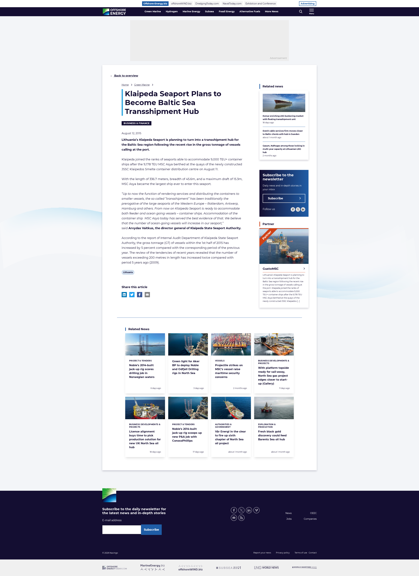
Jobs (289, 518)
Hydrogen (172, 11)
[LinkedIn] (303, 209)
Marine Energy (191, 11)
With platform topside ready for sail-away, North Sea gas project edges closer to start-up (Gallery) (273, 375)
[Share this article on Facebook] (139, 294)
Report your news (262, 552)
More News (271, 11)
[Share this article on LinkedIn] (124, 294)
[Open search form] (300, 11)
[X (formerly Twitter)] (241, 510)
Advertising (308, 3)
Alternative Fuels (249, 11)
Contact (313, 552)
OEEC (313, 513)
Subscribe (275, 198)
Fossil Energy (227, 11)
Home (125, 84)
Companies (310, 518)
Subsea (209, 11)
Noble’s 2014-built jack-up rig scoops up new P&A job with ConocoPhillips (187, 434)
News (288, 513)
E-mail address (112, 520)
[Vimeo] (256, 510)
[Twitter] (298, 209)
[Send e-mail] (234, 518)
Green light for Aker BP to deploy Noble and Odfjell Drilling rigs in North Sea (186, 367)
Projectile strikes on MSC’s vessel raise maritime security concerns (229, 371)
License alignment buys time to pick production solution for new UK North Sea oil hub (145, 439)
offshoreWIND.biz (181, 3)
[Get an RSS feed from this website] (241, 518)
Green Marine (153, 11)
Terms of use (301, 552)
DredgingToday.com (207, 3)
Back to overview (125, 75)
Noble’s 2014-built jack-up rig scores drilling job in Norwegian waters (142, 371)
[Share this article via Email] (147, 294)
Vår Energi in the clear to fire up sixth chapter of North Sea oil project (230, 437)
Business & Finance (136, 123)
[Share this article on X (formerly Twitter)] (132, 294)
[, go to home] (114, 12)
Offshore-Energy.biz (155, 3)
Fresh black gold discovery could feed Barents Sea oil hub (272, 435)
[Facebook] (293, 209)
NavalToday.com (232, 3)
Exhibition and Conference (261, 3)
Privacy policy (283, 552)
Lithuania (128, 273)
